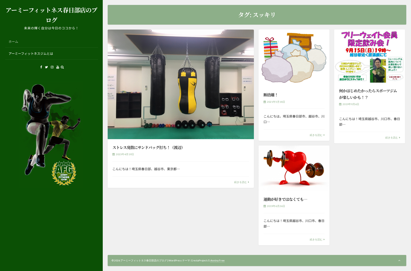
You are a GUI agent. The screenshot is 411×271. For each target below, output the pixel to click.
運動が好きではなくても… (285, 199)
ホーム (13, 41)
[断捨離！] (294, 58)
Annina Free (217, 260)
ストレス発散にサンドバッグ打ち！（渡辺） (148, 147)
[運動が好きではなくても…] (294, 168)
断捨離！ (271, 94)
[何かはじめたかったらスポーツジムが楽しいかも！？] (369, 56)
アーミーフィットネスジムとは (31, 53)
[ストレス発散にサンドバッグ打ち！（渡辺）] (181, 84)
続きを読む (240, 182)
